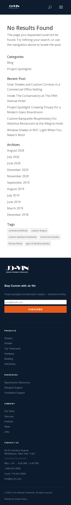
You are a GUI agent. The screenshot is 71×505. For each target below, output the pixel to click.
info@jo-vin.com (12, 478)
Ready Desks (21, 498)
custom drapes (39, 230)
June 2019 (14, 202)
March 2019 (15, 208)
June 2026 (14, 163)
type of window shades (38, 243)
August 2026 (15, 150)
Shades (8, 343)
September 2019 (18, 183)
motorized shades (49, 237)
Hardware (9, 353)
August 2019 (15, 189)
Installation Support (14, 392)
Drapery (8, 338)
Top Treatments (12, 348)
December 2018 (17, 215)
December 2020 (17, 170)
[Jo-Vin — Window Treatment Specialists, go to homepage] (16, 270)
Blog (10, 63)
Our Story (9, 411)
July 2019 (13, 195)
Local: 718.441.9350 (15, 473)
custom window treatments (23, 237)
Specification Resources (17, 382)
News (7, 426)
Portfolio (8, 421)
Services (9, 416)
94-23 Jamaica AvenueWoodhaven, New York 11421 (19, 452)
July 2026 (13, 157)
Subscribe (35, 309)
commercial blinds (18, 230)
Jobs (6, 431)
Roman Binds (15, 243)
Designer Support (13, 387)
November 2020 (18, 176)
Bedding (8, 358)
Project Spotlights (19, 69)
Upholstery (10, 363)
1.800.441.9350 (12, 468)
